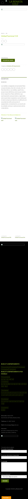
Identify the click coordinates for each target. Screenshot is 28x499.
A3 (7, 379)
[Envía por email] (11, 69)
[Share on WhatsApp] (2, 69)
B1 (2, 384)
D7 (18, 401)
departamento (17, 66)
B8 (6, 33)
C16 (19, 395)
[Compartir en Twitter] (8, 69)
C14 (12, 395)
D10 (3, 403)
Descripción (4, 78)
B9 (22, 384)
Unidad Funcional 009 (6, 237)
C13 (9, 395)
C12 (6, 395)
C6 (14, 392)
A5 (13, 379)
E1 (2, 410)
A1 (2, 379)
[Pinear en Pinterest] (14, 69)
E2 (4, 410)
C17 (22, 395)
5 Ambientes (12, 369)
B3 (7, 384)
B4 (9, 384)
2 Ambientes (9, 66)
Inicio (2, 33)
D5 (13, 401)
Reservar (3, 82)
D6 (15, 401)
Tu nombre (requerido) (7, 449)
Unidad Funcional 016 (20, 237)
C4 (9, 392)
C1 (2, 392)
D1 (2, 401)
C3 (7, 392)
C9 (22, 392)
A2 (4, 379)
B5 (12, 384)
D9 (23, 401)
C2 (4, 392)
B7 (17, 384)
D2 (5, 401)
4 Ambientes (4, 369)
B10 (25, 384)
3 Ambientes (21, 367)
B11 (3, 386)
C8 (20, 392)
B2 (4, 384)
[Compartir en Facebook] (5, 69)
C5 (12, 392)
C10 (25, 392)
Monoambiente (5, 367)
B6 (14, 384)
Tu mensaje (4, 461)
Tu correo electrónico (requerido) (10, 455)
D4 (10, 401)
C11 (3, 395)
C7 (17, 392)
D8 (20, 401)
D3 (7, 401)
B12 (6, 386)
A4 (10, 379)
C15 (15, 395)
